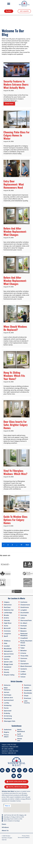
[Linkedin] (13, 776)
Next (27, 545)
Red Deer (7, 607)
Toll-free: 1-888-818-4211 (9, 753)
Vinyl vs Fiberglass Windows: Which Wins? (15, 472)
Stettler (6, 659)
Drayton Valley (9, 675)
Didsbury (7, 641)
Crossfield (24, 638)
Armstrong (8, 716)
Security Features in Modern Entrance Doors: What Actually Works (16, 84)
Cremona (7, 631)
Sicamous (27, 698)
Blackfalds (7, 648)
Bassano (23, 631)
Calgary (6, 602)
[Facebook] (2, 770)
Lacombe (7, 656)
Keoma (6, 669)
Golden (26, 688)
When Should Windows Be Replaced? (15, 328)
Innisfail (7, 646)
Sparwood (7, 711)
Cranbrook (28, 690)
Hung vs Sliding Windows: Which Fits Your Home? (14, 375)
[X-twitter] (8, 770)
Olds (5, 643)
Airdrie (6, 618)
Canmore (23, 658)
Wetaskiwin (8, 651)
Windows (5, 827)
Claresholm (24, 663)
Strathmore (24, 607)
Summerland (8, 700)
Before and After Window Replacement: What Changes (15, 231)
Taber (22, 648)
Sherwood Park (26, 620)
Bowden (23, 628)
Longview (7, 633)
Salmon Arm (8, 697)
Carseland (7, 667)
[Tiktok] (25, 770)
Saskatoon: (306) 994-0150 (10, 751)
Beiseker (23, 650)
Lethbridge (8, 612)
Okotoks (7, 620)
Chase (26, 695)
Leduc (22, 618)
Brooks (6, 615)
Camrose (23, 615)
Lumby (6, 703)
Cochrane (23, 602)
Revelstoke (28, 693)
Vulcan (22, 677)
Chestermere (25, 605)
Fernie (6, 708)
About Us (5, 830)
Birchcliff (7, 628)
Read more (9, 103)
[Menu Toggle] (8, 3)
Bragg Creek (8, 664)
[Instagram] (19, 770)
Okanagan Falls (9, 721)
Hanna (22, 645)
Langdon (23, 610)
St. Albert (23, 623)
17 (21, 545)
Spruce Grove (9, 654)
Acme (6, 626)
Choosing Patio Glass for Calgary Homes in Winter (16, 135)
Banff (6, 636)
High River (8, 623)
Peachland (8, 718)
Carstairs (23, 669)
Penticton (27, 685)
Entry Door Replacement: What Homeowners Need (14, 184)
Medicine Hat (9, 610)
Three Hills (24, 656)
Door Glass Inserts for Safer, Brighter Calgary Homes (16, 425)
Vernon (6, 692)
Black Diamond (26, 666)
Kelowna (7, 685)
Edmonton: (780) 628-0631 (10, 747)
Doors (4, 824)
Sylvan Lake (8, 662)
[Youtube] (13, 770)
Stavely (6, 672)
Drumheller (24, 612)
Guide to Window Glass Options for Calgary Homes (15, 520)
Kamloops (7, 695)
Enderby (7, 713)
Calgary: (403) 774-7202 (9, 744)
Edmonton (8, 605)
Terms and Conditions (23, 837)
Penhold (23, 626)
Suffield (23, 674)
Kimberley (7, 705)
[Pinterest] (31, 770)
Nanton (23, 661)
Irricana (23, 653)
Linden (23, 671)
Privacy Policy (25, 835)
